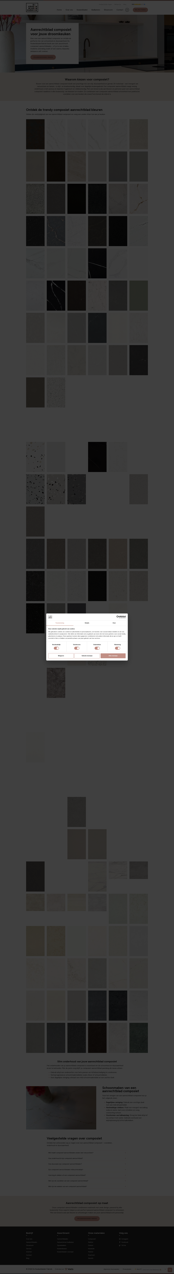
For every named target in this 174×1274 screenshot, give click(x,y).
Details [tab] (87, 623)
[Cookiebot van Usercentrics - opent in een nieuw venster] (118, 617)
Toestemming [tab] (59, 623)
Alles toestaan (113, 655)
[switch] (76, 648)
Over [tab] (114, 623)
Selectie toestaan (87, 655)
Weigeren (61, 655)
